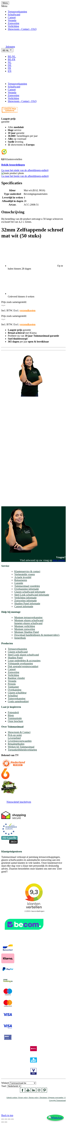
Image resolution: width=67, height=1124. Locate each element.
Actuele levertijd (22, 577)
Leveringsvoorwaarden (20, 741)
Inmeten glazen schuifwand (28, 623)
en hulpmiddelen (9, 500)
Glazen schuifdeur (17, 692)
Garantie (18, 583)
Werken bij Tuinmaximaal (21, 746)
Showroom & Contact (19, 732)
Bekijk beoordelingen (13, 164)
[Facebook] (22, 1091)
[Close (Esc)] (2, 1119)
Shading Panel (15, 657)
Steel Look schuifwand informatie (31, 594)
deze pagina (59, 560)
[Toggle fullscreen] (9, 1119)
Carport (12, 17)
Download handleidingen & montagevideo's (37, 635)
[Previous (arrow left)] (2, 1122)
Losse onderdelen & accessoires (24, 660)
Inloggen (10, 46)
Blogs (11, 715)
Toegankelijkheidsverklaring (22, 749)
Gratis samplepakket (18, 701)
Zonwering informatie (25, 600)
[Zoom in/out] (12, 1119)
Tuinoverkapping (16, 698)
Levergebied (14, 738)
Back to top (7, 1115)
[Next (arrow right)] (6, 1122)
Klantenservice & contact (27, 571)
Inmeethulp (20, 637)
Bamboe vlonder (16, 678)
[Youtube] (28, 1091)
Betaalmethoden (16, 743)
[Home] (9, 42)
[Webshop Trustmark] (33, 931)
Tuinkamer (13, 686)
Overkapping (14, 689)
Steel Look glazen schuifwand (23, 654)
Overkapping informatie (26, 589)
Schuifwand (14, 14)
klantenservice (14, 464)
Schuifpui (13, 695)
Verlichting (13, 26)
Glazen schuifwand (18, 651)
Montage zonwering (24, 629)
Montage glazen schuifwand (28, 620)
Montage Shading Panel (26, 632)
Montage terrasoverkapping (28, 617)
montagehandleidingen (23, 497)
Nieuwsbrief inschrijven (19, 801)
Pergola (12, 684)
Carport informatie (23, 606)
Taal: (4, 1086)
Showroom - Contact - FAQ (22, 29)
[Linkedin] (33, 1091)
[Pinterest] (44, 1091)
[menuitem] (13, 56)
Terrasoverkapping (17, 11)
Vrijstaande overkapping (20, 663)
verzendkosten (27, 310)
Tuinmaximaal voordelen (27, 586)
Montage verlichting (24, 626)
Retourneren (20, 580)
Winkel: (5, 1083)
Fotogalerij (13, 712)
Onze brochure (15, 721)
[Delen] (6, 1119)
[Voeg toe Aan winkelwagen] (3, 78)
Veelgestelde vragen (24, 574)
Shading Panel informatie (27, 603)
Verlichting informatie (25, 597)
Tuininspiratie (15, 718)
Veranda (12, 20)
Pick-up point (15, 735)
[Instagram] (39, 1091)
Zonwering (13, 23)
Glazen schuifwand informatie (29, 591)
